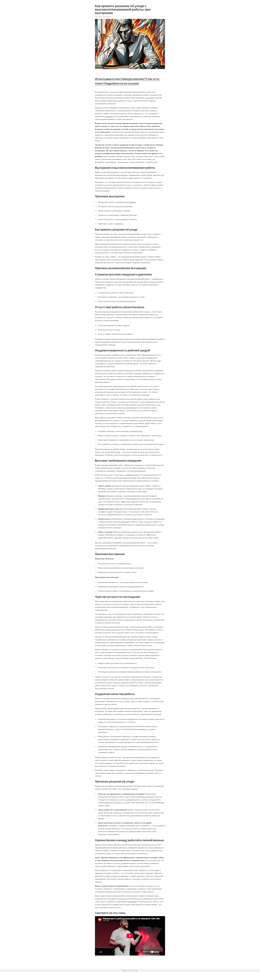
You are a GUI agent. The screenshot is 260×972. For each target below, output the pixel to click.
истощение (131, 202)
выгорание (132, 902)
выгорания (109, 116)
